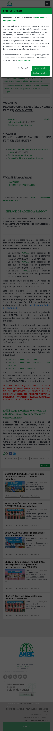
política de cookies (25, 60)
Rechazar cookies (40, 73)
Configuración (23, 68)
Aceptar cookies (41, 68)
